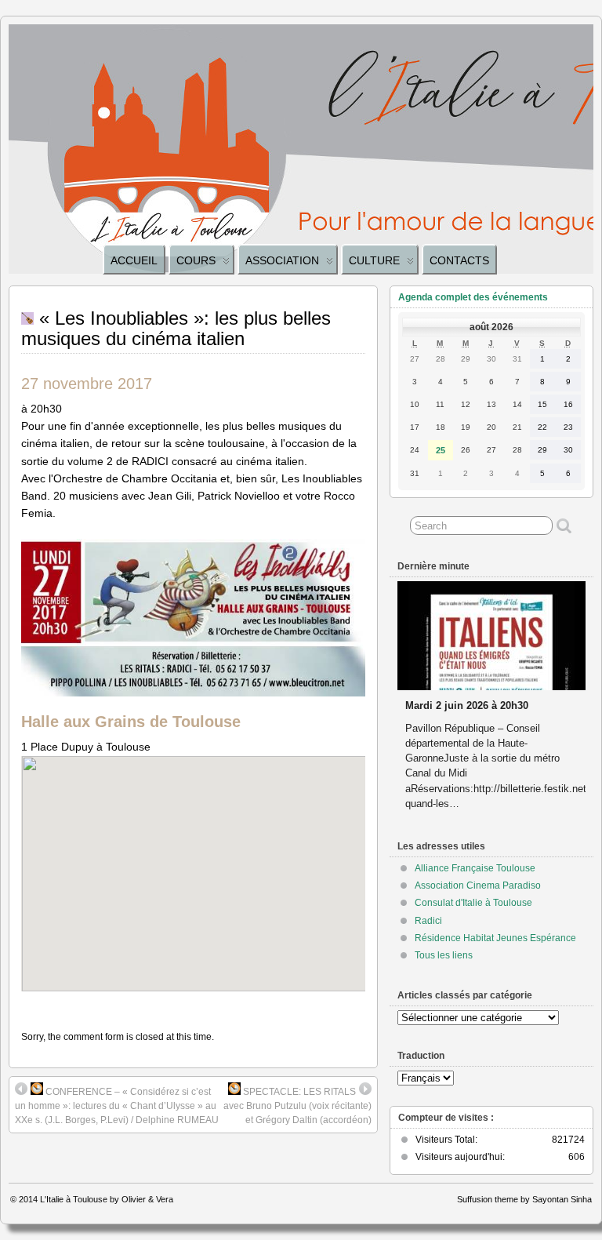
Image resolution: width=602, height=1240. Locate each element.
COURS (196, 260)
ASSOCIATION (282, 260)
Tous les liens (444, 955)
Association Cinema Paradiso (478, 885)
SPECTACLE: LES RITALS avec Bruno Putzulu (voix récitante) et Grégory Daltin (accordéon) (297, 1105)
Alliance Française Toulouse (475, 868)
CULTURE (374, 260)
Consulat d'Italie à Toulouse (473, 902)
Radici (428, 920)
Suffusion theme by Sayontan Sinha (524, 1199)
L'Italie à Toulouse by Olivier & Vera (106, 1199)
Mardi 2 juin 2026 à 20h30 (466, 705)
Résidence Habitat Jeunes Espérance (495, 938)
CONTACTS (459, 260)
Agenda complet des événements (473, 297)
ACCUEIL (134, 260)
